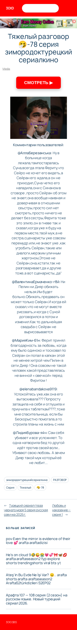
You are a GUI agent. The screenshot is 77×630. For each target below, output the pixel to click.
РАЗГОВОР (60, 480)
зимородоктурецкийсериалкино (27, 480)
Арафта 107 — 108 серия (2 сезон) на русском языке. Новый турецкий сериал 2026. (36, 599)
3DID (10, 8)
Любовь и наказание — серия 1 (61, 509)
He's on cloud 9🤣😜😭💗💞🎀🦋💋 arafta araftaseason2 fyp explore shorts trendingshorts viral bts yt (36, 559)
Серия (10, 487)
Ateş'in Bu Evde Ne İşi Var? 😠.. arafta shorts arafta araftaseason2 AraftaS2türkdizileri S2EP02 (36, 579)
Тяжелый (25, 487)
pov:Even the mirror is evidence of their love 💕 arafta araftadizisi (38, 541)
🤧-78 (40, 487)
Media (6, 69)
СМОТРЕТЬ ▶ (38, 82)
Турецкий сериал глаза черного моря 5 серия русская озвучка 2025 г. (26, 509)
